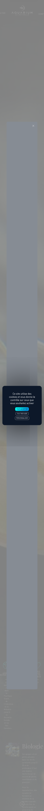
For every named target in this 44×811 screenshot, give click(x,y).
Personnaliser (22, 418)
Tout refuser (22, 413)
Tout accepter (22, 409)
